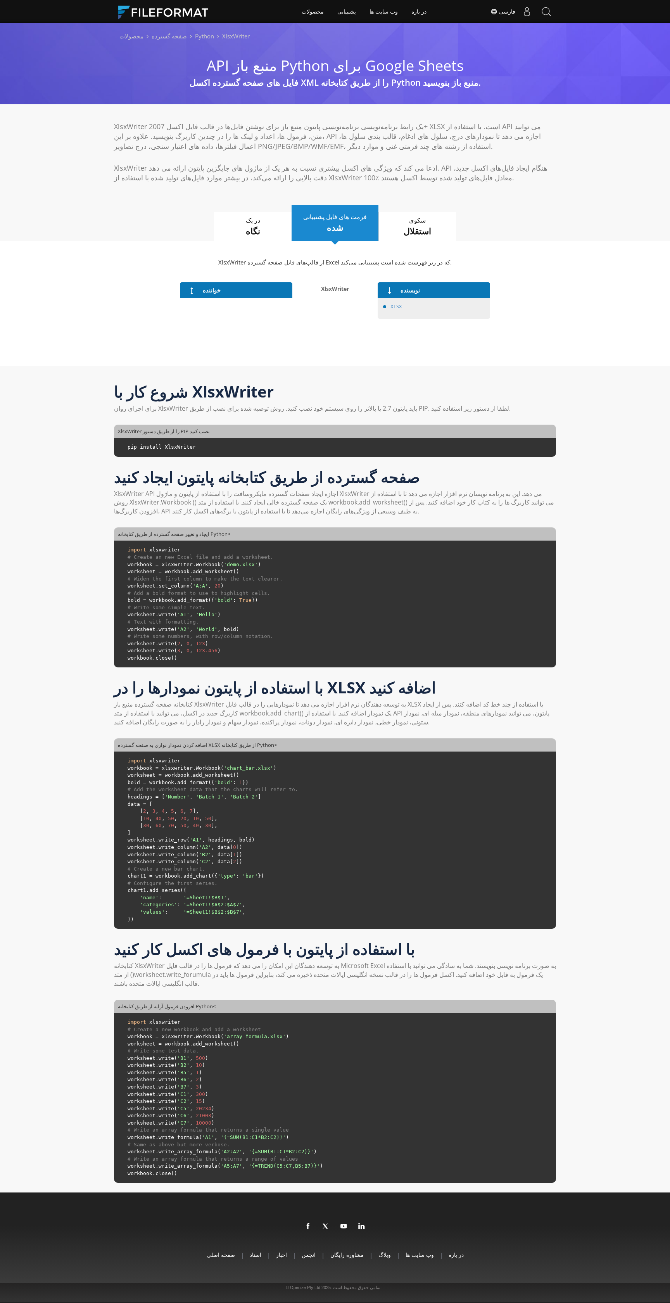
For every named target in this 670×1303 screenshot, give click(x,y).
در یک (253, 226)
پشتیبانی (346, 12)
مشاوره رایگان (347, 1254)
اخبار (281, 1254)
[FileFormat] (166, 11)
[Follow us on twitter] (326, 1227)
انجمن (309, 1254)
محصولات (313, 12)
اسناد (255, 1254)
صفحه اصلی (221, 1254)
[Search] (546, 11)
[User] (527, 11)
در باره (419, 12)
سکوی (417, 226)
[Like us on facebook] (308, 1227)
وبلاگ (384, 1254)
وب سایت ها (384, 12)
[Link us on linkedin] (362, 1227)
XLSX (396, 306)
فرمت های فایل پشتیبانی (335, 223)
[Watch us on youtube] (344, 1227)
